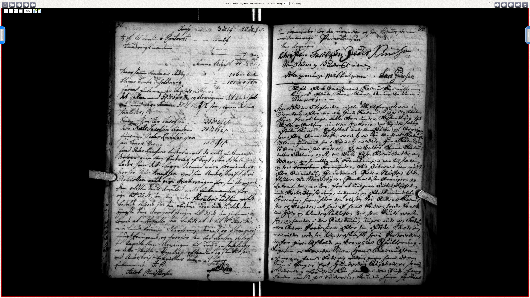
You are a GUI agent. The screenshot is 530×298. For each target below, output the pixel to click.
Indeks (528, 35)
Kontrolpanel (2, 35)
